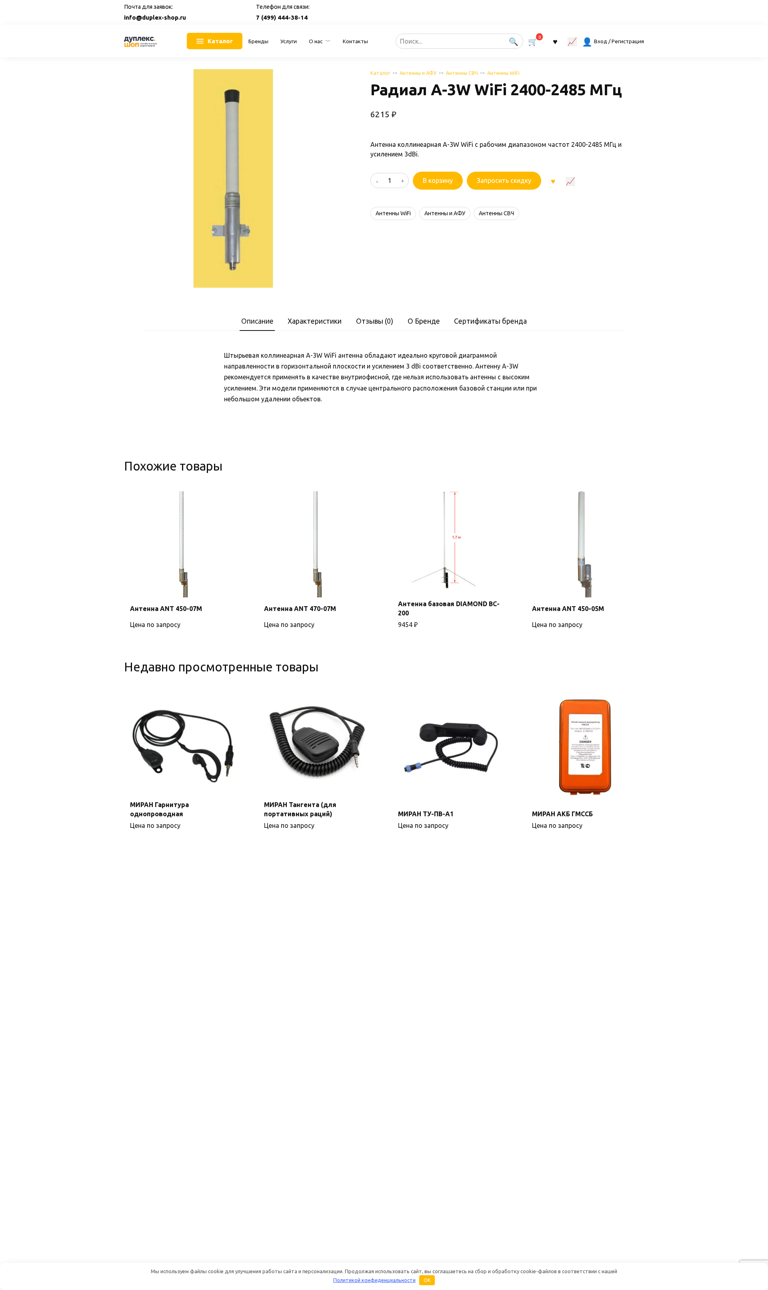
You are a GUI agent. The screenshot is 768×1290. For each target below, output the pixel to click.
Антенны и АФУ (418, 73)
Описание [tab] (257, 321)
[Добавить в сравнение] (570, 180)
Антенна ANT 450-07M (166, 608)
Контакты (355, 41)
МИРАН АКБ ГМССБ (562, 813)
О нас (315, 41)
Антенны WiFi (503, 73)
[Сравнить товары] (572, 41)
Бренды (258, 41)
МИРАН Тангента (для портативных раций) (300, 809)
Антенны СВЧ (462, 73)
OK (427, 1280)
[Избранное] (555, 41)
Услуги (288, 41)
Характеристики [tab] (315, 321)
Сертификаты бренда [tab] (490, 321)
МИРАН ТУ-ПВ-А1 (426, 813)
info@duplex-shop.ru (155, 17)
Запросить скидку (504, 180)
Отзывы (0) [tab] (374, 321)
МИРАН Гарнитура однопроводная (159, 809)
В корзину (438, 180)
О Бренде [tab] (424, 321)
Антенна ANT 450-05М (568, 608)
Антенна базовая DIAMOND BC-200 (449, 608)
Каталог (380, 73)
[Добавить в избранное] (552, 180)
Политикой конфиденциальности (374, 1280)
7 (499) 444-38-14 (282, 17)
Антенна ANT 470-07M (300, 608)
